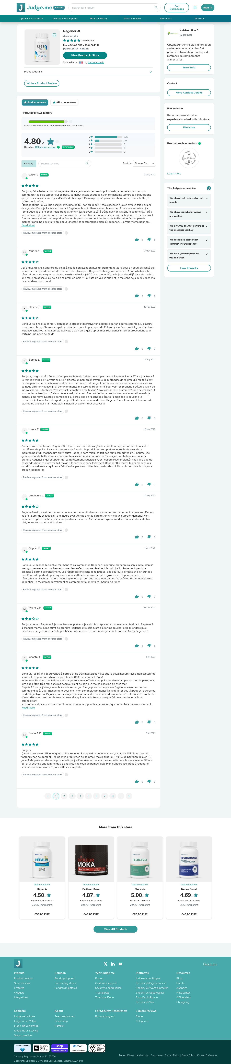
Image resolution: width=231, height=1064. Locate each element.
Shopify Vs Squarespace (150, 992)
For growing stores (66, 988)
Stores (139, 1016)
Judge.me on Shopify (148, 978)
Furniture (199, 18)
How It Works (189, 268)
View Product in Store (85, 55)
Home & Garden (132, 18)
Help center (183, 992)
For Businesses (177, 7)
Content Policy (172, 1055)
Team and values (65, 1016)
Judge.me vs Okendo (26, 1026)
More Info (189, 67)
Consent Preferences (207, 1055)
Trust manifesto (104, 997)
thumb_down (149, 240)
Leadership (61, 1021)
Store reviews (22, 983)
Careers (59, 1026)
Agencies (181, 988)
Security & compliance (108, 988)
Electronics (166, 18)
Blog (179, 978)
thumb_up (137, 240)
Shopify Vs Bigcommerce (151, 983)
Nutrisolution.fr (96, 62)
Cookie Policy (188, 1055)
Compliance (157, 1055)
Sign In (207, 7)
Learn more (174, 173)
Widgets (19, 992)
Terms (122, 1055)
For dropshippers (65, 978)
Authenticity (142, 1055)
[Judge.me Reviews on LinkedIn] (113, 964)
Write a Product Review (42, 83)
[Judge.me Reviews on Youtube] (120, 964)
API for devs (183, 997)
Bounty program (104, 1016)
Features (19, 988)
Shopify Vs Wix (145, 1002)
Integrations (21, 997)
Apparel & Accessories (31, 18)
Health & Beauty (98, 18)
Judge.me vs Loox (24, 1016)
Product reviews (23, 978)
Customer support (106, 983)
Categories (142, 1021)
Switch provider (23, 1035)
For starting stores (65, 983)
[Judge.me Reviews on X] (105, 964)
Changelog (182, 1002)
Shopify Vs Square (147, 997)
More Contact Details (189, 93)
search (156, 8)
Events (180, 983)
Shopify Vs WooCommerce (152, 988)
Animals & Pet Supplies (65, 18)
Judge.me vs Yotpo (25, 1021)
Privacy (130, 1055)
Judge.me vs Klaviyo (26, 1030)
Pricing (99, 978)
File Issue (189, 127)
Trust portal (102, 992)
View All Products (115, 929)
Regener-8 (71, 31)
